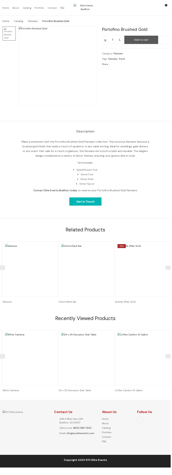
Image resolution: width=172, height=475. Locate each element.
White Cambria (10, 390)
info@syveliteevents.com (80, 433)
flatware (113, 58)
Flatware (33, 21)
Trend (122, 58)
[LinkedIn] (124, 64)
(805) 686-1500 (82, 427)
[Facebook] (113, 64)
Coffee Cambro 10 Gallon (129, 390)
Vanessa (7, 301)
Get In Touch (85, 201)
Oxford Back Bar (67, 301)
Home (5, 21)
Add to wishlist (164, 40)
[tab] (85, 131)
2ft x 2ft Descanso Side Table (75, 390)
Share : (105, 64)
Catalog (18, 21)
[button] (166, 7)
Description (85, 131)
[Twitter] (119, 64)
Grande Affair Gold (125, 301)
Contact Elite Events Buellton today (55, 190)
